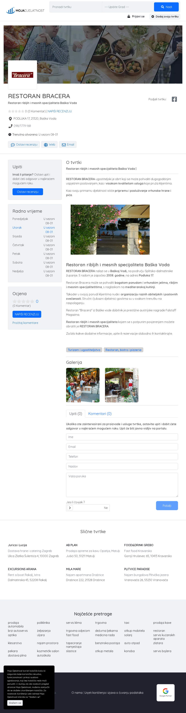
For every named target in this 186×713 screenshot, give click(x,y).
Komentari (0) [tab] (100, 413)
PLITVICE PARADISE (137, 569)
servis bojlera (162, 651)
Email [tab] (70, 144)
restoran (159, 630)
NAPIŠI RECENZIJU (60, 111)
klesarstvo (15, 643)
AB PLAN (71, 545)
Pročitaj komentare (25, 323)
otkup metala (104, 651)
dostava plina (17, 655)
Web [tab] (51, 144)
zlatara (158, 643)
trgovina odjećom (78, 630)
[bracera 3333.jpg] (121, 385)
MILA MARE (73, 569)
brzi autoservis (18, 630)
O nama (77, 692)
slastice (71, 651)
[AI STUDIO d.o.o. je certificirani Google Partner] (166, 692)
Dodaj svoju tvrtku (167, 16)
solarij (128, 635)
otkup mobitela (134, 630)
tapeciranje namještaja (74, 644)
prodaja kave (162, 622)
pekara (13, 651)
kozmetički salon (48, 651)
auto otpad (132, 643)
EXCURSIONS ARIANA (22, 569)
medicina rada (105, 635)
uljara (41, 635)
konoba (129, 651)
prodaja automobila (15, 624)
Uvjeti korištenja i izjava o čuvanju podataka (113, 692)
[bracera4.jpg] (83, 385)
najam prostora (47, 643)
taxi (126, 622)
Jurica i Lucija (17, 545)
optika (12, 635)
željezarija (43, 630)
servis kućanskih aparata (164, 636)
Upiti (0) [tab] (75, 413)
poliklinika (43, 622)
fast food (72, 635)
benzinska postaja (107, 643)
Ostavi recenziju (26, 144)
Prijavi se (138, 16)
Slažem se (15, 702)
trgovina (100, 622)
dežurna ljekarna (106, 630)
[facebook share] (174, 99)
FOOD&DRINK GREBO (138, 545)
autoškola (43, 655)
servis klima (74, 622)
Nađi (168, 7)
